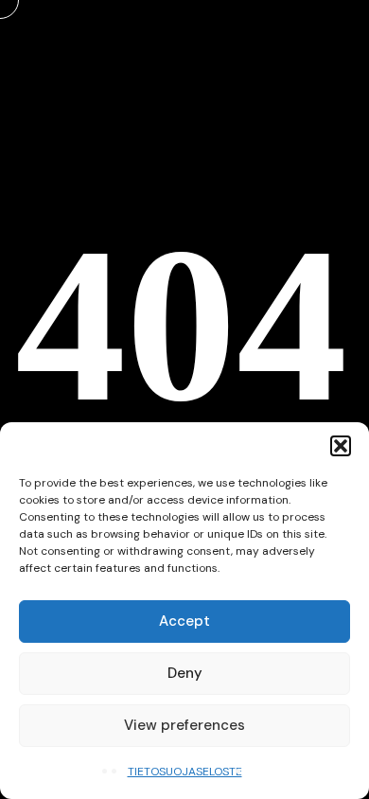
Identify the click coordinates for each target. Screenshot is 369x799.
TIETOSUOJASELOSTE (185, 771)
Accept (184, 621)
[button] (340, 445)
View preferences (184, 725)
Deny (184, 673)
